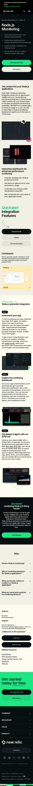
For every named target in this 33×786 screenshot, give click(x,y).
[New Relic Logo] (8, 11)
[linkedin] (5, 758)
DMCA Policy (15, 773)
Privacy (21, 773)
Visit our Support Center (16, 627)
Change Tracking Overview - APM (12, 659)
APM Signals (5, 661)
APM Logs (5, 664)
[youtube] (9, 758)
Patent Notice (20, 779)
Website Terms (6, 776)
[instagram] (28, 758)
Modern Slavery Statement (9, 779)
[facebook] (24, 758)
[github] (19, 758)
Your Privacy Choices (16, 776)
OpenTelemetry (6, 654)
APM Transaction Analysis (9, 656)
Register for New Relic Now (12, 6)
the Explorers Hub (20, 628)
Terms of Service (6, 773)
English (28, 779)
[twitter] (14, 758)
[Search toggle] (24, 11)
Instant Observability (10, 20)
